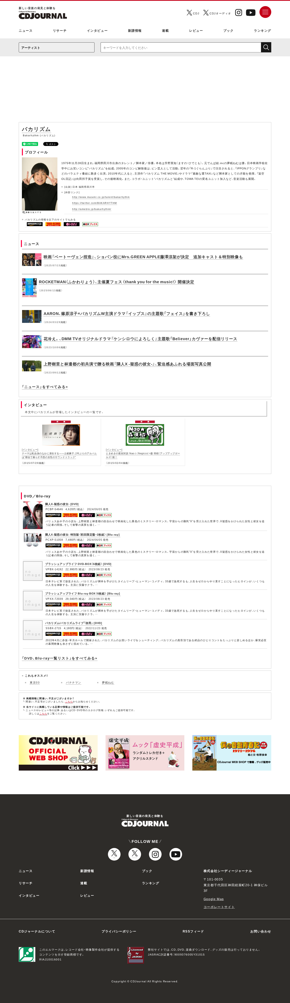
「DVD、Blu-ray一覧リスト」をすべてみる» (59, 658)
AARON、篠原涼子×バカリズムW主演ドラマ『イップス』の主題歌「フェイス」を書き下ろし (127, 313)
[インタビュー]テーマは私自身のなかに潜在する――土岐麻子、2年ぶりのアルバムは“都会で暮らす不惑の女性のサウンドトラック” (59, 453)
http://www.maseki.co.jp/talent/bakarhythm (101, 197)
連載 (165, 30)
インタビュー (97, 30)
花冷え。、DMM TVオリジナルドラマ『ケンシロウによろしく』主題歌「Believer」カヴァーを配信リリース (140, 338)
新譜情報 (135, 30)
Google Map (214, 898)
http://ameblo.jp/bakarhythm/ (91, 209)
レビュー (196, 30)
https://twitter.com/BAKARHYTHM (94, 203)
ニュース (26, 30)
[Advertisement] (145, 91)
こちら (69, 701)
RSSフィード (193, 931)
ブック (228, 30)
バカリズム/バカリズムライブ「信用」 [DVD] (73, 623)
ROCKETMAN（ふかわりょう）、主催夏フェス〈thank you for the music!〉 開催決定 (116, 281)
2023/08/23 (96, 569)
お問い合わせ (260, 931)
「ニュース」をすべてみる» (45, 386)
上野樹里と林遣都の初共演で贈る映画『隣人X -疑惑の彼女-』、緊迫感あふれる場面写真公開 (127, 364)
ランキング (262, 30)
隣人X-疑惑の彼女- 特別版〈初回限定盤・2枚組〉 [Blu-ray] (82, 534)
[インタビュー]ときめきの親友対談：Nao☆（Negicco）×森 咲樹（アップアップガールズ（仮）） (143, 453)
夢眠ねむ (108, 682)
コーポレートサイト (219, 906)
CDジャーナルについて (37, 931)
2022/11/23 (93, 628)
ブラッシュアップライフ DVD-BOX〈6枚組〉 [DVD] (78, 564)
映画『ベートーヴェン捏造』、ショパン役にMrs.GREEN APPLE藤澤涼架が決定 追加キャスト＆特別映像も (143, 256)
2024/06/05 (94, 509)
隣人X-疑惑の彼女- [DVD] (62, 504)
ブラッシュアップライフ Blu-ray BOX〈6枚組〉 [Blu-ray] (82, 593)
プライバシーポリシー (119, 931)
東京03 (35, 682)
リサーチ (60, 30)
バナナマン (73, 682)
